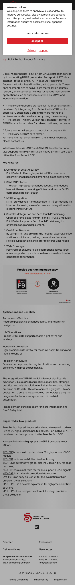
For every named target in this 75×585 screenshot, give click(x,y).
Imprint (44, 50)
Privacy (31, 50)
